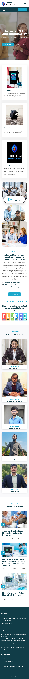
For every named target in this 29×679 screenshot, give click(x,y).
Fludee (9, 3)
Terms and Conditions (8, 661)
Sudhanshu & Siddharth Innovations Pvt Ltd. (13, 666)
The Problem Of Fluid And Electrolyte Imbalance (14, 647)
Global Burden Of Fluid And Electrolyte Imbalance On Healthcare (12, 533)
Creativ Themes (15, 676)
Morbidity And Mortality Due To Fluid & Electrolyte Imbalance (14, 594)
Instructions (5, 658)
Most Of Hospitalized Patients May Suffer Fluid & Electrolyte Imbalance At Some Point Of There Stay (13, 562)
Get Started (22, 9)
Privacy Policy (6, 663)
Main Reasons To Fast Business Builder (12, 650)
